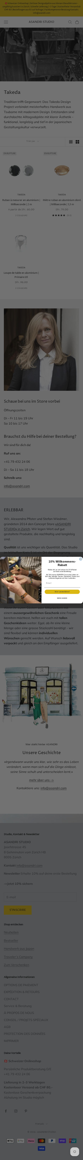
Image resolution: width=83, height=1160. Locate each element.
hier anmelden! (62, 591)
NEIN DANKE (62, 598)
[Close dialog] (80, 559)
